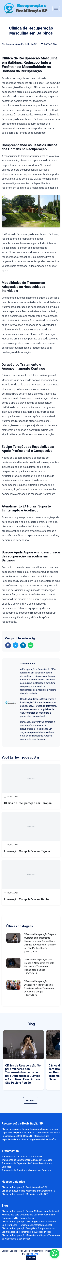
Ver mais (30, 1100)
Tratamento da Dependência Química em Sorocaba (27, 1160)
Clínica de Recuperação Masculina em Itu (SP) (25, 1194)
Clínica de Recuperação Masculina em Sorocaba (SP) (28, 1190)
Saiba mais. (34, 1254)
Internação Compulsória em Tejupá (27, 851)
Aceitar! (31, 1257)
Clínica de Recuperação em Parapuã (28, 803)
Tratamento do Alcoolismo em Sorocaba (22, 1156)
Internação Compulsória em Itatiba (26, 899)
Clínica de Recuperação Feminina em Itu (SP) (24, 1187)
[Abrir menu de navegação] (56, 8)
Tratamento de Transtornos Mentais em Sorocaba (26, 1170)
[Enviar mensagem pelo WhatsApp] (54, 1253)
